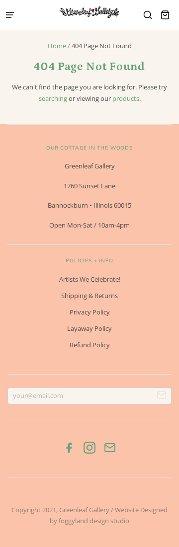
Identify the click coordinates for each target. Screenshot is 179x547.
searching (53, 98)
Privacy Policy (90, 312)
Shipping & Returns (89, 295)
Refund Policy (90, 344)
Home (57, 45)
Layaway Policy (89, 328)
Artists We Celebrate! (89, 279)
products (125, 98)
